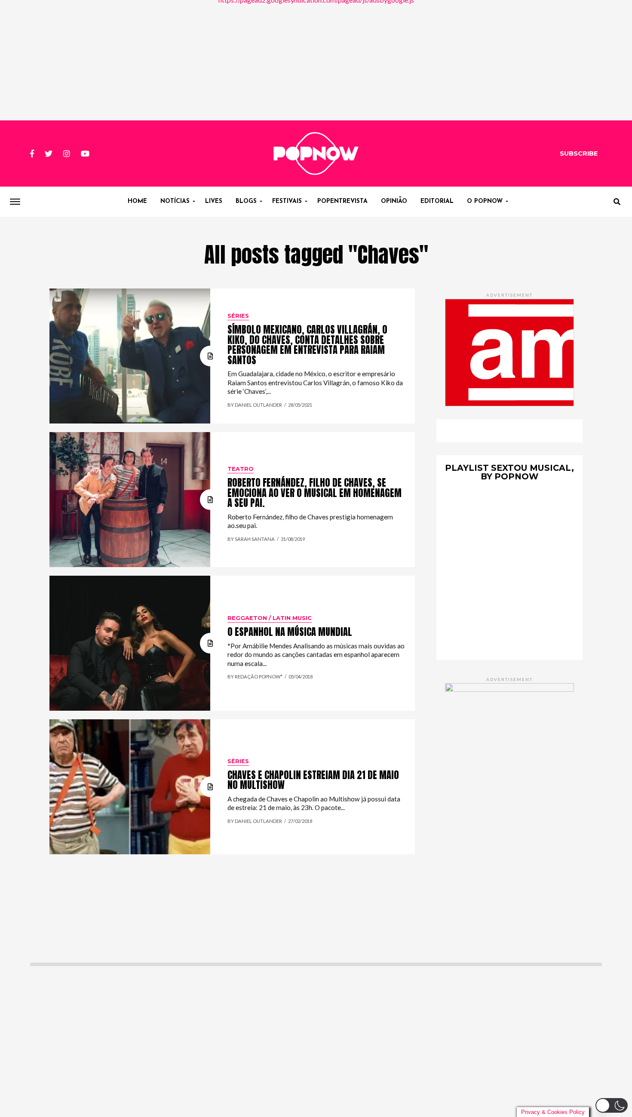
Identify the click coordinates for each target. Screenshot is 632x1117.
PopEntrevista (342, 201)
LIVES (213, 201)
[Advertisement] (316, 60)
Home (137, 201)
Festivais (287, 201)
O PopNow (485, 201)
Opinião (394, 201)
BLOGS (246, 201)
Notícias (175, 201)
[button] (611, 1105)
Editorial (437, 201)
